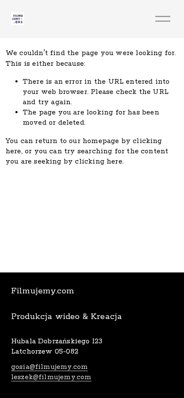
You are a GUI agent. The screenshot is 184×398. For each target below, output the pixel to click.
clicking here (98, 161)
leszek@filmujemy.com (51, 377)
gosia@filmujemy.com (49, 367)
